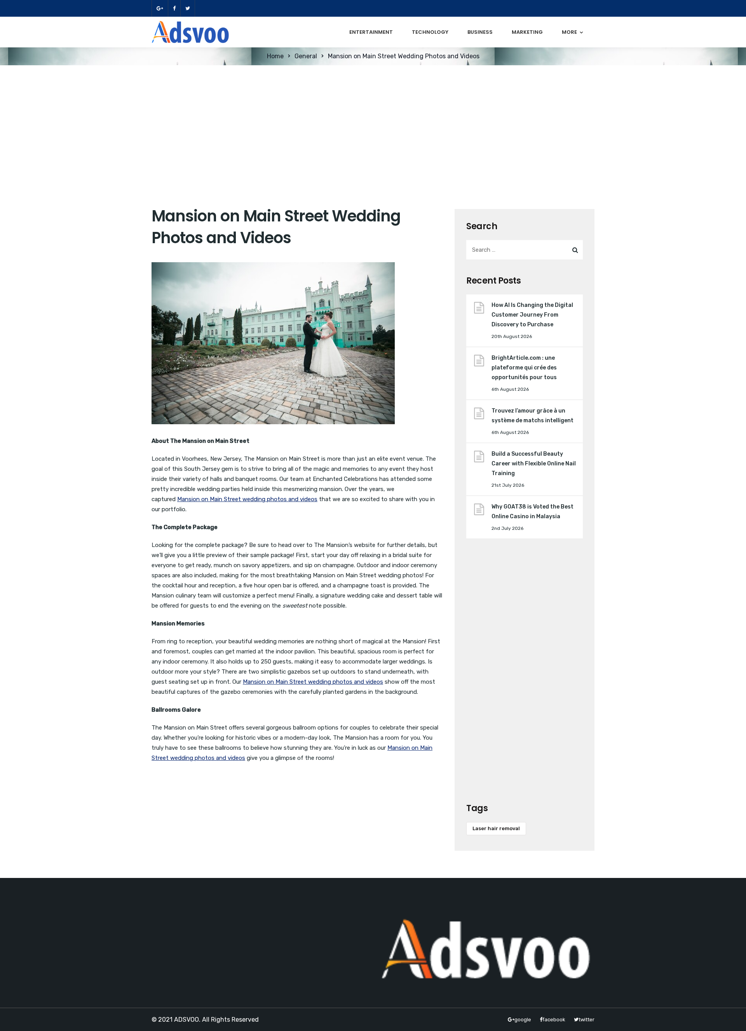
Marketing (527, 32)
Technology (430, 32)
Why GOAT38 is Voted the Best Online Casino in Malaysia (532, 511)
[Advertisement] (373, 123)
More (569, 32)
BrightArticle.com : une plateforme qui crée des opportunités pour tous (524, 368)
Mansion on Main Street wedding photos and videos (247, 499)
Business (480, 32)
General (306, 56)
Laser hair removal (496, 828)
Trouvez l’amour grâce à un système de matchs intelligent (532, 416)
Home (275, 56)
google (522, 1019)
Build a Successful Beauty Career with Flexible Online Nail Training (534, 464)
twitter (187, 8)
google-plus (160, 8)
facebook (174, 8)
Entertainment (371, 32)
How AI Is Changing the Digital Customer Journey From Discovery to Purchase (532, 315)
